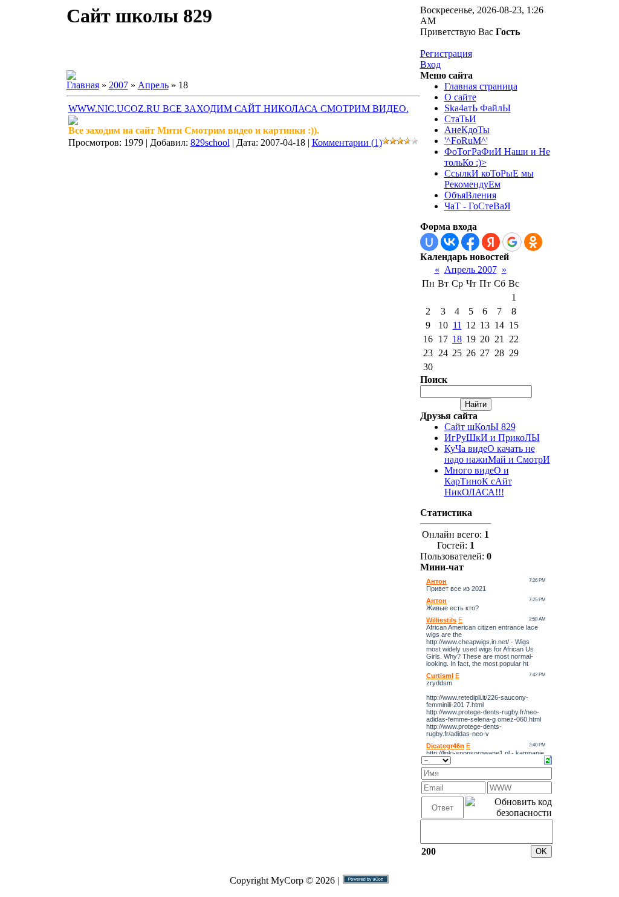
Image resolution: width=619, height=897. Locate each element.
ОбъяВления (470, 195)
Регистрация (446, 53)
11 (457, 325)
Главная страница (480, 86)
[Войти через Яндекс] (491, 242)
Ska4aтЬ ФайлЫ (477, 108)
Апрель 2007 (470, 269)
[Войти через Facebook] (470, 242)
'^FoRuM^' (466, 140)
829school (210, 142)
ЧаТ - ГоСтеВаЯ (477, 206)
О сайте (460, 97)
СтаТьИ (460, 119)
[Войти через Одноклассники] (533, 242)
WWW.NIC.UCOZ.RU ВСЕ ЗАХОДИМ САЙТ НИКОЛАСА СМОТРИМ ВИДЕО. (238, 108)
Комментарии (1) (347, 142)
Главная (82, 85)
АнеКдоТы (467, 130)
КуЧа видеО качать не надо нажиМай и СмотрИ (497, 454)
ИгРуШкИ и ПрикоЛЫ (492, 437)
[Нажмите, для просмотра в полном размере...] (73, 122)
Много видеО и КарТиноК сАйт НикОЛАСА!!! (478, 481)
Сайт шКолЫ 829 (480, 427)
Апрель (153, 85)
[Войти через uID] (429, 242)
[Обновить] (548, 759)
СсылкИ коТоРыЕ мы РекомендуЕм (489, 178)
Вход (430, 64)
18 (457, 339)
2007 (118, 85)
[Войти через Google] (512, 242)
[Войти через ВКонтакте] (450, 242)
